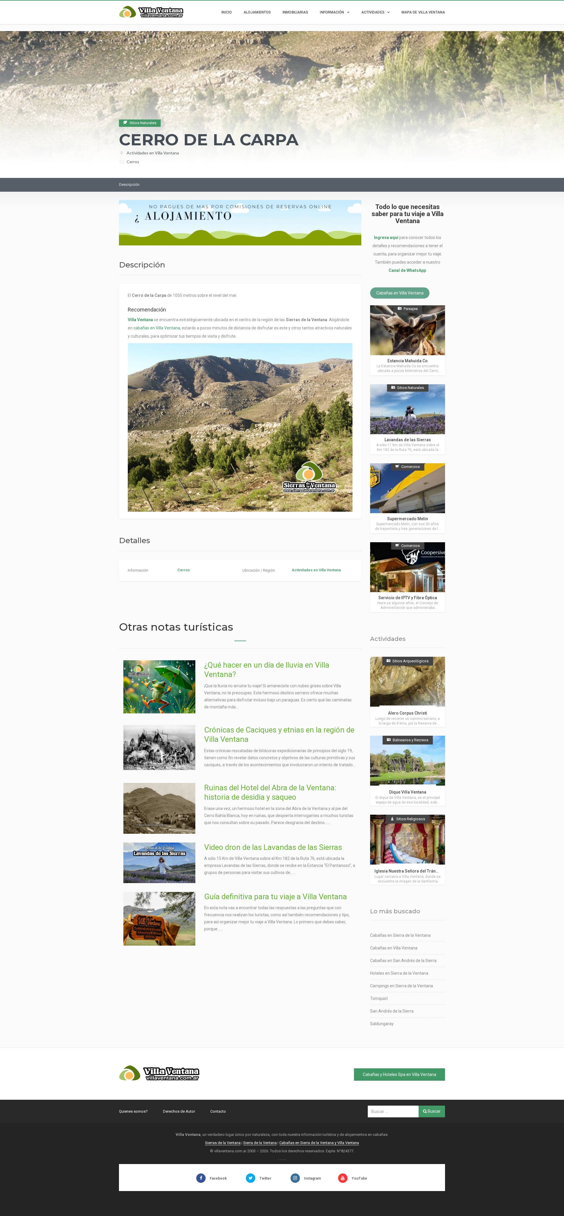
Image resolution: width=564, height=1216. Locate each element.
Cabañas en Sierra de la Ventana (400, 935)
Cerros (133, 161)
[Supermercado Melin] (407, 498)
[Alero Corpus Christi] (407, 692)
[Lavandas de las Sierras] (407, 419)
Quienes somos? (133, 1111)
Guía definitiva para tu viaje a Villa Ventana (275, 896)
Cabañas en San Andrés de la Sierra (403, 960)
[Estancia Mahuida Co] (407, 340)
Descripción (129, 184)
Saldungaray (382, 1023)
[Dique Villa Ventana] (407, 771)
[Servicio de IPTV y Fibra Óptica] (407, 577)
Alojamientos (257, 12)
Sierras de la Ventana (223, 1143)
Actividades (373, 12)
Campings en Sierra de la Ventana (401, 985)
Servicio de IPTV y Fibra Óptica (407, 597)
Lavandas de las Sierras (408, 439)
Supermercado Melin (407, 518)
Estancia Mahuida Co (407, 360)
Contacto (218, 1111)
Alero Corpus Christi (407, 713)
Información (332, 12)
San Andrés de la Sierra (392, 1011)
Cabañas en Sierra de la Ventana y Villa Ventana (319, 1143)
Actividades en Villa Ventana (153, 152)
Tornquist (379, 998)
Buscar (434, 1111)
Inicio (226, 12)
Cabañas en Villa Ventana (400, 293)
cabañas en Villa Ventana (156, 328)
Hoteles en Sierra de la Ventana (399, 973)
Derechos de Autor (179, 1111)
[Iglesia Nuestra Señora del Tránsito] (407, 850)
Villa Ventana (140, 319)
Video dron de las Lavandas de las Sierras (273, 847)
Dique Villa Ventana (407, 792)
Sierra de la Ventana (260, 1143)
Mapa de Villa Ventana (423, 12)
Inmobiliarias (295, 12)
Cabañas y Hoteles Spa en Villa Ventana (399, 1074)
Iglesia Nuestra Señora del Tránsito (409, 871)
